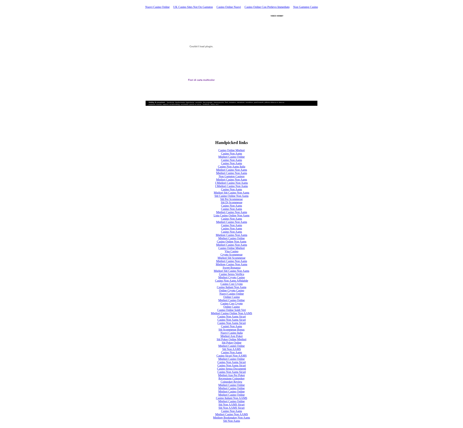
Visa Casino (231, 251)
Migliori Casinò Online (231, 345)
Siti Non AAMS (231, 349)
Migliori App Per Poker (231, 375)
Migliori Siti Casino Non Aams (231, 192)
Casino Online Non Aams (231, 241)
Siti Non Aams (231, 420)
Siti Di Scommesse (231, 202)
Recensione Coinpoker (231, 378)
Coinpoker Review (231, 381)
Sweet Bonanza (232, 267)
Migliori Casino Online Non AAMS (231, 313)
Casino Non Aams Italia (231, 166)
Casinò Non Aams (231, 326)
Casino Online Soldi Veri (231, 310)
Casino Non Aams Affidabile (231, 280)
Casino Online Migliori (231, 150)
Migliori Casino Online (231, 156)
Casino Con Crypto (231, 283)
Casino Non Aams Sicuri (231, 316)
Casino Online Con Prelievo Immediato (267, 7)
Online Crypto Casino (231, 290)
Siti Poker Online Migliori (231, 339)
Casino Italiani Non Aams (231, 287)
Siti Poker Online (231, 342)
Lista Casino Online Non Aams (231, 215)
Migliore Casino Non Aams (231, 235)
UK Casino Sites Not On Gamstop (193, 7)
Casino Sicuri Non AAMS (231, 355)
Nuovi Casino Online (157, 7)
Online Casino (231, 296)
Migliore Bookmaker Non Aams (231, 417)
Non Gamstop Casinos (232, 176)
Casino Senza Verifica (231, 274)
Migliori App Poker (231, 336)
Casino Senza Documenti (231, 368)
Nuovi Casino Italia (231, 332)
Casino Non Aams (231, 153)
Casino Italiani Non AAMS (231, 398)
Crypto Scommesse (231, 254)
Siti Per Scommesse (231, 199)
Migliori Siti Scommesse (231, 257)
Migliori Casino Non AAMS (231, 414)
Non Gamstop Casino (305, 7)
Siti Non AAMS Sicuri (231, 404)
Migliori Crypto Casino (231, 277)
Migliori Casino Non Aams (231, 169)
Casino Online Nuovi (228, 7)
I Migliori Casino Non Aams (231, 182)
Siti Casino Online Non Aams (231, 195)
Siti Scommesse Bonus (231, 329)
